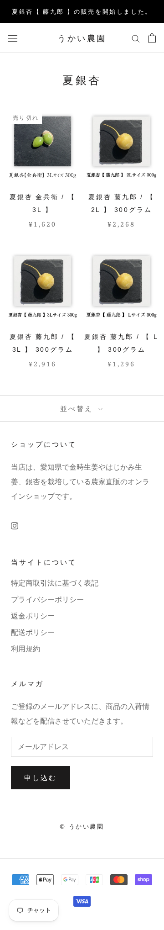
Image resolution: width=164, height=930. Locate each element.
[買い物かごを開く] (152, 37)
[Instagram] (14, 525)
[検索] (136, 38)
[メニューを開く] (12, 38)
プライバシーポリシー (47, 599)
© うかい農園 (82, 826)
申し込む (40, 777)
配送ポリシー (33, 632)
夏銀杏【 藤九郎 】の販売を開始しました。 (82, 11)
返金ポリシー (33, 616)
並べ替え (78, 408)
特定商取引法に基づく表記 (54, 583)
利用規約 (25, 649)
